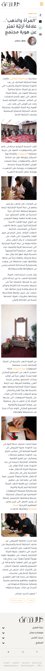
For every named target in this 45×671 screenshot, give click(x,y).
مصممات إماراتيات (17, 600)
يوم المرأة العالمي (19, 79)
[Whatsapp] (40, 28)
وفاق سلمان (20, 41)
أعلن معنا (25, 663)
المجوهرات (22, 154)
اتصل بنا (6, 663)
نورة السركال (19, 369)
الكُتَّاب (39, 666)
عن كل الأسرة (37, 663)
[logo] (11, 4)
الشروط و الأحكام (27, 666)
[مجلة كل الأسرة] (22, 619)
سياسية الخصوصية (11, 666)
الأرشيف (15, 663)
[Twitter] (40, 21)
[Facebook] (40, 15)
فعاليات (30, 600)
